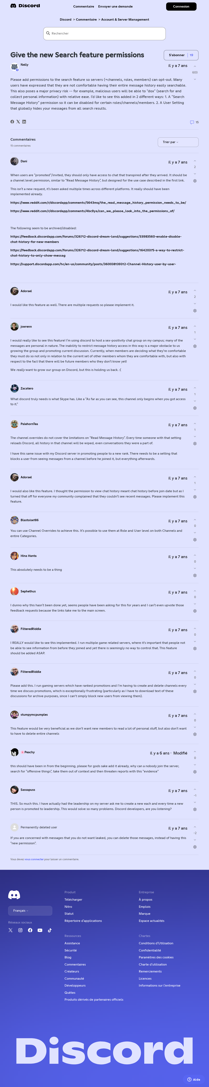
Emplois (144, 906)
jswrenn (26, 326)
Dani (24, 161)
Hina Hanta (29, 555)
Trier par (169, 142)
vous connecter (34, 859)
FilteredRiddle (31, 629)
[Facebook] (12, 121)
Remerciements (150, 971)
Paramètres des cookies (156, 957)
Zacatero (27, 388)
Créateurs (71, 971)
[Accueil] (25, 7)
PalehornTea (29, 424)
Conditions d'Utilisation (156, 943)
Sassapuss (28, 789)
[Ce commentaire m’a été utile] (195, 160)
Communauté (74, 978)
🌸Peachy (28, 752)
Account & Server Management (125, 19)
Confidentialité (150, 950)
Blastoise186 (30, 520)
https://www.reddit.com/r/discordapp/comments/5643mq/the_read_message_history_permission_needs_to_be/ (98, 202)
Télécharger (73, 899)
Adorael (26, 291)
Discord (65, 19)
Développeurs (75, 985)
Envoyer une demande (115, 6)
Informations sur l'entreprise (159, 985)
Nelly (24, 64)
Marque (144, 913)
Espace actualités (151, 920)
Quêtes (69, 992)
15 (197, 122)
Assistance (72, 943)
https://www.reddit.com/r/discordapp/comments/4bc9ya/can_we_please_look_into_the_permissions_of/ (92, 211)
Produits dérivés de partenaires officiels (93, 999)
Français (19, 910)
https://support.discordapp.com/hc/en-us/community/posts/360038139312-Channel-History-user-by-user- (93, 264)
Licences (145, 978)
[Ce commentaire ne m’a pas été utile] (195, 173)
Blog (67, 957)
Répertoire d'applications (83, 920)
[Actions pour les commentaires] (195, 181)
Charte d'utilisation (153, 964)
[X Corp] (18, 121)
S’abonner (177, 55)
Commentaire (83, 6)
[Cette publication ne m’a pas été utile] (195, 79)
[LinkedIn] (24, 121)
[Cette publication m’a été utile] (195, 66)
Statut (68, 913)
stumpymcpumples (34, 714)
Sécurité (70, 950)
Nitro (68, 906)
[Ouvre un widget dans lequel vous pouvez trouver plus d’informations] (194, 1080)
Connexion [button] (181, 6)
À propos (145, 899)
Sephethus (28, 591)
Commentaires (75, 964)
